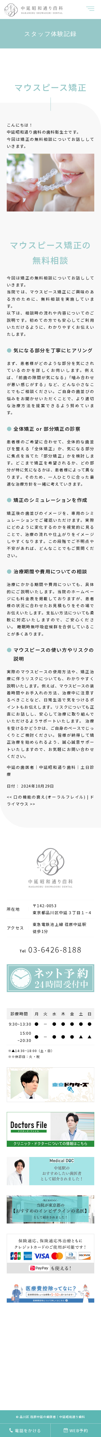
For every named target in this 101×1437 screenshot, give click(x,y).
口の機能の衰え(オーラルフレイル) (46, 797)
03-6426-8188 (50, 949)
